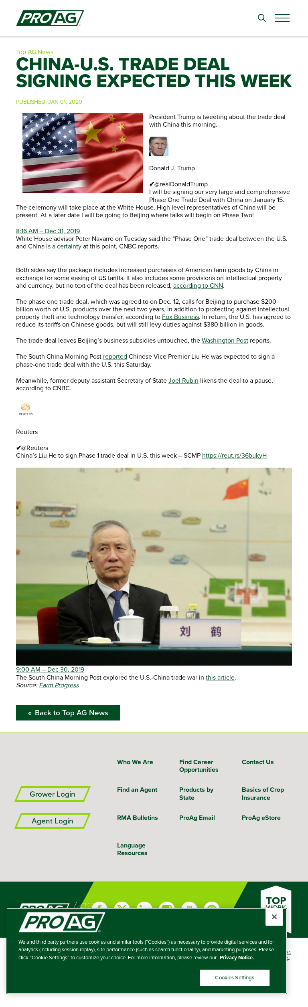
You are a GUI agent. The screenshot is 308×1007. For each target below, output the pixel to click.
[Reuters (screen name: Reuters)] (154, 410)
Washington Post (225, 340)
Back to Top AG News (71, 712)
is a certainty (63, 246)
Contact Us (258, 762)
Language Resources (132, 849)
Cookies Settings (234, 977)
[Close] (274, 917)
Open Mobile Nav (282, 18)
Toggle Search (262, 18)
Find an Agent (137, 789)
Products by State (196, 793)
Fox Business (180, 316)
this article (220, 677)
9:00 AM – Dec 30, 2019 (50, 669)
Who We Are (135, 762)
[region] (146, 951)
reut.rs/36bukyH (234, 455)
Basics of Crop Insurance (263, 793)
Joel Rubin (183, 380)
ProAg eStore (261, 817)
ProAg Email (197, 817)
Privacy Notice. (237, 957)
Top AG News (34, 51)
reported (115, 356)
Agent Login (52, 821)
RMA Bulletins (137, 817)
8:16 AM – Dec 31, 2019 (48, 230)
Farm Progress (59, 684)
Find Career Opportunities (199, 765)
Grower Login (52, 794)
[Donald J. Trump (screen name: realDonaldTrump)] (154, 146)
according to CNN (198, 285)
